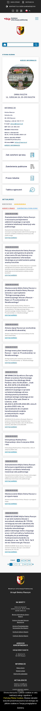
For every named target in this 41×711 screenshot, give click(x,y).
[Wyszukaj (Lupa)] (35, 44)
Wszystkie (7, 204)
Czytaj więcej (11, 238)
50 (25, 560)
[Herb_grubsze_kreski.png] (20, 30)
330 (29, 564)
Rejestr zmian (20, 671)
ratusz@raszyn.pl (16, 124)
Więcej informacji (12, 145)
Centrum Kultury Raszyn (20, 632)
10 (18, 560)
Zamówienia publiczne (27, 208)
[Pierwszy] (8, 564)
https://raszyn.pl (21, 142)
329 (25, 564)
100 (29, 560)
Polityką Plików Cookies (13, 698)
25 (22, 560)
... (21, 564)
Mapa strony (15, 2)
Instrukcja (30, 2)
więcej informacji (28, 60)
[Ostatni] (33, 564)
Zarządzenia (20, 204)
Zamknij (20, 708)
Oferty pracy (8, 208)
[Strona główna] (5, 45)
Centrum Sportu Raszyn (20, 636)
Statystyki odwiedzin (20, 674)
